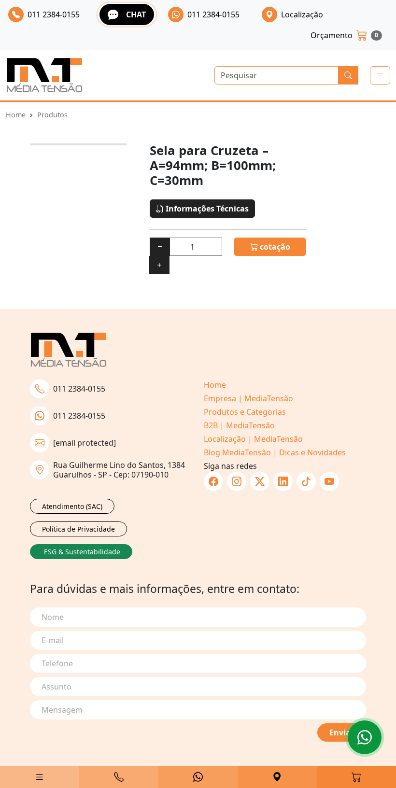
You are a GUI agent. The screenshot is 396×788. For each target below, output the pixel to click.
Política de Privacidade (78, 529)
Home (16, 114)
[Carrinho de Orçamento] (356, 777)
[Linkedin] (283, 481)
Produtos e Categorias (245, 412)
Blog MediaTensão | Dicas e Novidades (275, 452)
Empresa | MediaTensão (248, 398)
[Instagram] (236, 481)
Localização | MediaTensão (253, 439)
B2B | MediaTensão (239, 425)
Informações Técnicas (206, 208)
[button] (39, 777)
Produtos (52, 114)
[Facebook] (213, 481)
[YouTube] (329, 481)
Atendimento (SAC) (72, 506)
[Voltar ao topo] (365, 737)
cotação (274, 246)
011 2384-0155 (79, 388)
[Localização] (277, 777)
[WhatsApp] (198, 777)
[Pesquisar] (348, 75)
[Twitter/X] (259, 481)
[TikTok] (306, 481)
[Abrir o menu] (380, 75)
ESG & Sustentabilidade (82, 551)
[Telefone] (118, 777)
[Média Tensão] (44, 75)
